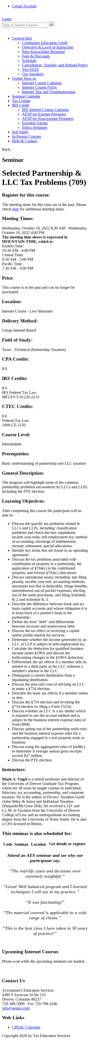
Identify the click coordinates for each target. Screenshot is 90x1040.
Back (6, 149)
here (15, 209)
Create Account (24, 6)
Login (7, 19)
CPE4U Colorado (26, 1027)
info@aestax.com (16, 1008)
